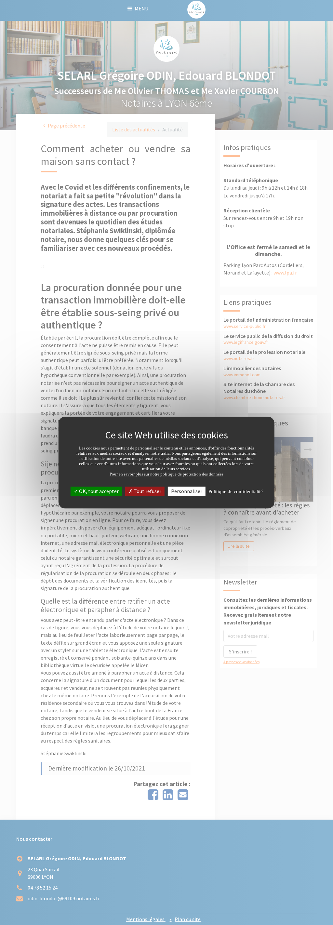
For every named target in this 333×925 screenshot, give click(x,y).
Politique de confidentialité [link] (235, 491)
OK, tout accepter (98, 491)
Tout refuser (147, 491)
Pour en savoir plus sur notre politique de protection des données (166, 474)
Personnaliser (186, 491)
